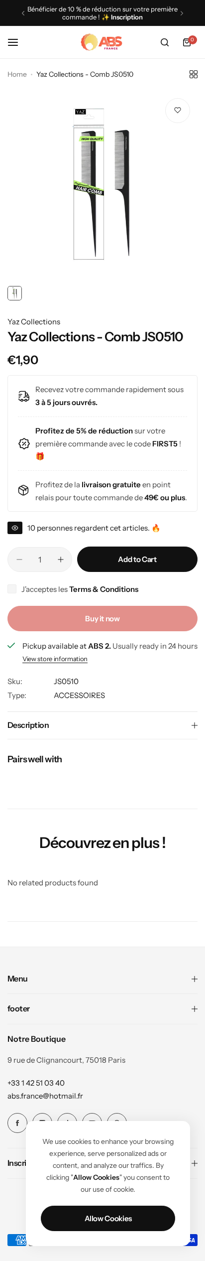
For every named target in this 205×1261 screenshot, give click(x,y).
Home (17, 74)
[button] (23, 13)
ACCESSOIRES (79, 695)
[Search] (165, 42)
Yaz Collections (33, 321)
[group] (102, 186)
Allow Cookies (108, 1218)
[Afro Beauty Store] (102, 42)
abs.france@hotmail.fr (45, 1096)
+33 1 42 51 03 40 (36, 1083)
